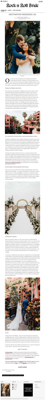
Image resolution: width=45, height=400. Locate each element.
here (16, 363)
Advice (9, 10)
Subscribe (41, 1)
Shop (3, 11)
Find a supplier (17, 10)
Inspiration (3, 10)
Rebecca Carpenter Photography (24, 18)
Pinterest (15, 387)
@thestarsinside (8, 358)
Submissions (37, 387)
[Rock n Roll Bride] (22, 5)
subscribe (24, 363)
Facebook (15, 384)
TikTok (15, 389)
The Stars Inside (8, 352)
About (36, 384)
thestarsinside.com (29, 357)
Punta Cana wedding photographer (13, 162)
